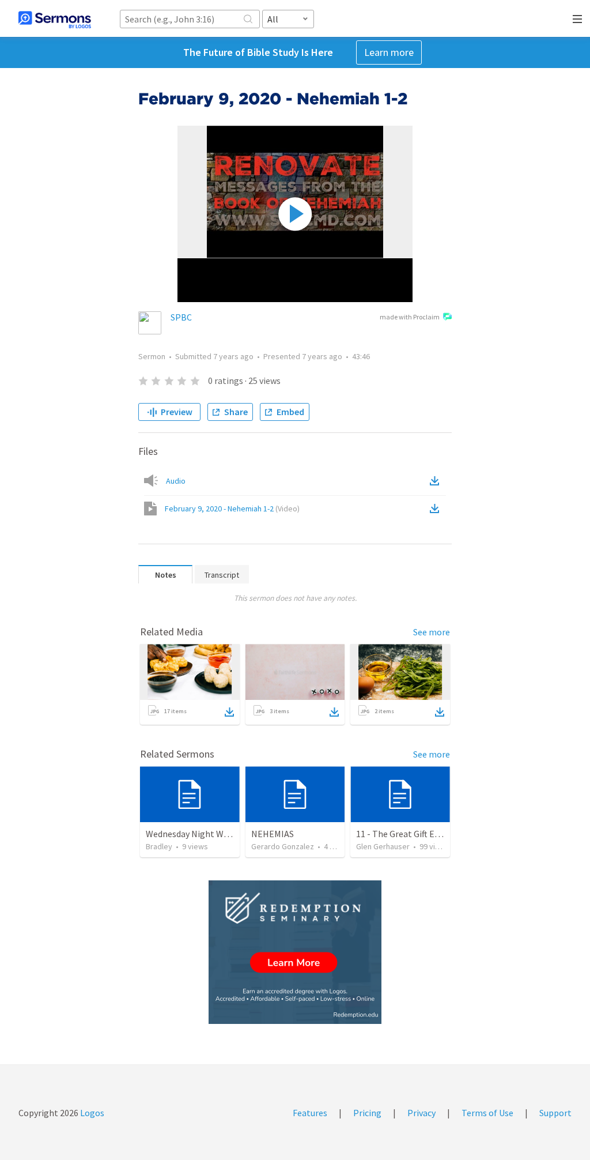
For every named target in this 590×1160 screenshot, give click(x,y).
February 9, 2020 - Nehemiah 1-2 (232, 508)
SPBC (181, 317)
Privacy (421, 1112)
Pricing (367, 1112)
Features (310, 1112)
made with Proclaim (410, 316)
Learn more (389, 52)
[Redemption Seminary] (295, 952)
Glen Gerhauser (383, 846)
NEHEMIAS (272, 833)
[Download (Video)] (437, 508)
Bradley (159, 846)
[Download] (229, 712)
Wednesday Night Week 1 (195, 833)
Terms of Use (487, 1112)
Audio (176, 481)
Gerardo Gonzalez (282, 846)
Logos (91, 1112)
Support (555, 1112)
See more (431, 632)
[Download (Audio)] (437, 480)
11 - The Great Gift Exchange (411, 833)
